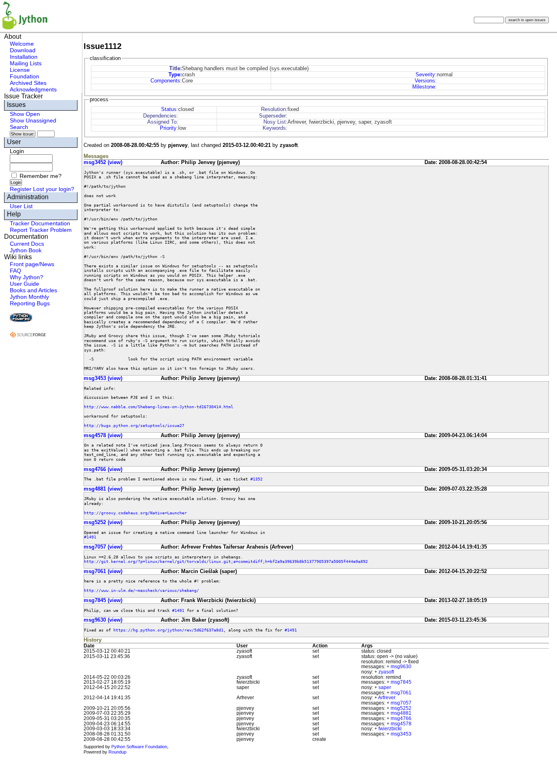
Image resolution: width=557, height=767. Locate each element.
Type (174, 74)
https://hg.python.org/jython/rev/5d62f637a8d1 (168, 629)
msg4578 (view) (103, 435)
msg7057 (401, 702)
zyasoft (386, 671)
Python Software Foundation (139, 746)
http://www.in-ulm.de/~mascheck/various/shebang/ (141, 590)
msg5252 (401, 708)
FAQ (15, 270)
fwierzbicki (390, 728)
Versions (425, 81)
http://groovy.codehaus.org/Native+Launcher (135, 512)
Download (22, 50)
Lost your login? (53, 189)
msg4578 (401, 723)
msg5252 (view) (103, 522)
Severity (425, 74)
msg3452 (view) (103, 162)
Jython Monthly (29, 296)
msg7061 (401, 692)
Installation (24, 56)
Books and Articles (33, 290)
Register (20, 189)
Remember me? (41, 176)
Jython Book (26, 250)
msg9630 (401, 666)
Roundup (117, 751)
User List (21, 206)
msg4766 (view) (103, 469)
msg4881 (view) (103, 489)
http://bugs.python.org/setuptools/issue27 (134, 425)
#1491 (90, 536)
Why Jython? (26, 277)
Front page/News (32, 264)
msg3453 (401, 733)
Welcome (22, 43)
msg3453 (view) (103, 378)
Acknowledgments (33, 89)
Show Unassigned (33, 120)
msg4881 (401, 713)
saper (384, 687)
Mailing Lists (26, 63)
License (20, 70)
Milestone (423, 87)
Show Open (25, 114)
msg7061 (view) (103, 571)
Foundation (24, 76)
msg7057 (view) (103, 547)
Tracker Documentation (40, 223)
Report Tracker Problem (41, 230)
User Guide (24, 283)
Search (19, 127)
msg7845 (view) (103, 600)
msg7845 (401, 682)
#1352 (256, 478)
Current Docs (27, 243)
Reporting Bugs (30, 303)
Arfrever (387, 697)
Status (169, 109)
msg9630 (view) (103, 620)
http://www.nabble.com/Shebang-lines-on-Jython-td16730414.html (158, 406)
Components (165, 81)
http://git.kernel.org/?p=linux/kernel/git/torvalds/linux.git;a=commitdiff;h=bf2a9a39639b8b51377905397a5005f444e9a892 (226, 561)
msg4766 (401, 718)
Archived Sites (28, 83)
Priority (168, 128)
